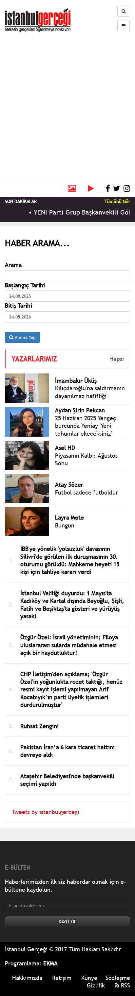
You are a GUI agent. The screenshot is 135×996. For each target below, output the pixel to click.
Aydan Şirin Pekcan (80, 410)
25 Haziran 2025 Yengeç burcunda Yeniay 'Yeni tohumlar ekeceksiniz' (85, 425)
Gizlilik (96, 985)
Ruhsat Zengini (39, 726)
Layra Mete (69, 517)
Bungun (64, 525)
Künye (89, 978)
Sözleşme (118, 978)
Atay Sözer (69, 484)
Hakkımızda (27, 978)
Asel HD (65, 447)
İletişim (61, 978)
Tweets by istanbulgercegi (45, 812)
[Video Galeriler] (93, 188)
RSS (124, 985)
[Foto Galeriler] (72, 188)
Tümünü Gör (117, 201)
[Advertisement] (67, 103)
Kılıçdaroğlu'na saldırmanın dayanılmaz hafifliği (90, 391)
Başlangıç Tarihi (25, 285)
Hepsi (116, 359)
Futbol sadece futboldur (86, 492)
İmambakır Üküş (76, 380)
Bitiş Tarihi (18, 305)
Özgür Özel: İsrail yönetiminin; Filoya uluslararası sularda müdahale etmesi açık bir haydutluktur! (69, 644)
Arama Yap (24, 337)
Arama (13, 264)
